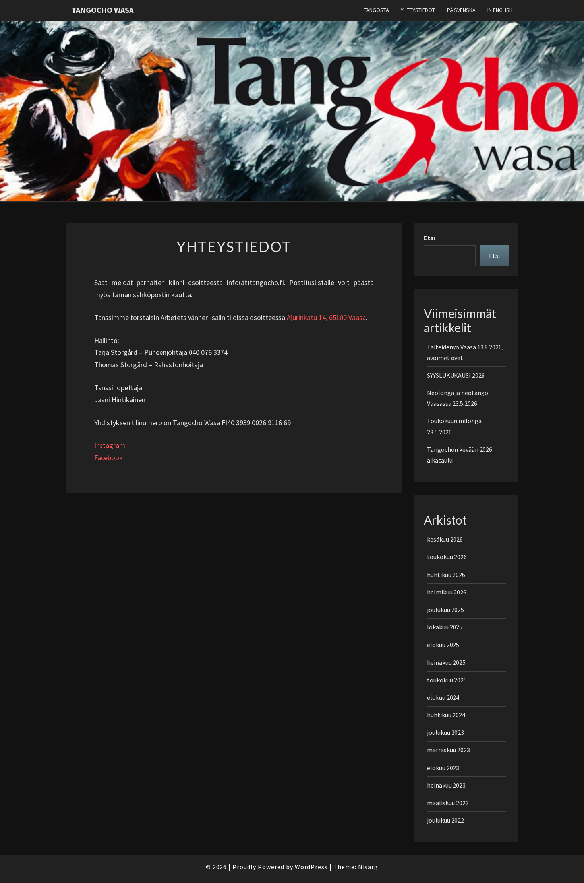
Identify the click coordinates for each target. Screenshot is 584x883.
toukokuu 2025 (447, 680)
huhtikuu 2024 (446, 715)
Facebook (108, 457)
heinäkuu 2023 (446, 785)
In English (499, 10)
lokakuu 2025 (444, 627)
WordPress (311, 867)
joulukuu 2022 (445, 820)
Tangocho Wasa (102, 10)
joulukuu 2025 (445, 610)
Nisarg (368, 867)
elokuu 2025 (443, 645)
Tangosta (376, 10)
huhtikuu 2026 (446, 575)
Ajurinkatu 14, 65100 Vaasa (326, 317)
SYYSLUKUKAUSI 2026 (456, 375)
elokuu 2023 (443, 768)
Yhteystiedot (418, 10)
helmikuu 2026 (446, 592)
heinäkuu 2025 (446, 662)
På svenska (461, 10)
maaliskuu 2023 (448, 803)
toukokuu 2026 (447, 557)
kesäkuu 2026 (445, 539)
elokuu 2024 (443, 697)
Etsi (429, 238)
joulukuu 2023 (445, 732)
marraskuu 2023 (448, 750)
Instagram (109, 445)
